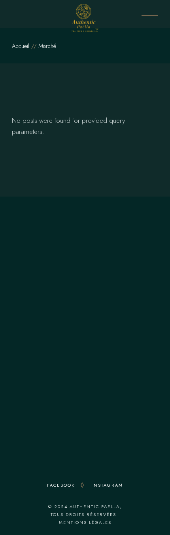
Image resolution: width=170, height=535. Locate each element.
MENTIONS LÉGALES (85, 522)
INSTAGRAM (107, 485)
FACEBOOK (61, 485)
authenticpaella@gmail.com (90, 284)
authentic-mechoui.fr (84, 429)
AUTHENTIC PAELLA (95, 506)
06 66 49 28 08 (88, 273)
